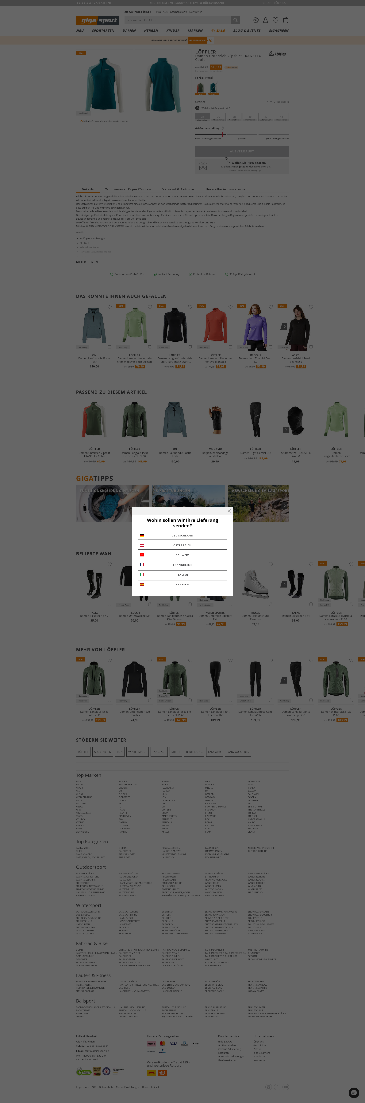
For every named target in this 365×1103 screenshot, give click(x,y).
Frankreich (182, 565)
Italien (182, 574)
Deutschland (182, 535)
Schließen (229, 511)
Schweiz (182, 555)
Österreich (182, 545)
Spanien (182, 584)
